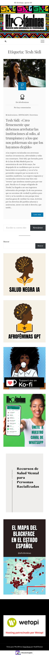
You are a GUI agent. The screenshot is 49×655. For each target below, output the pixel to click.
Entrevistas (34, 115)
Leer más (37, 215)
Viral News (26, 647)
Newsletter (38, 228)
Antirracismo (13, 115)
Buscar (6, 242)
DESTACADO (23, 115)
